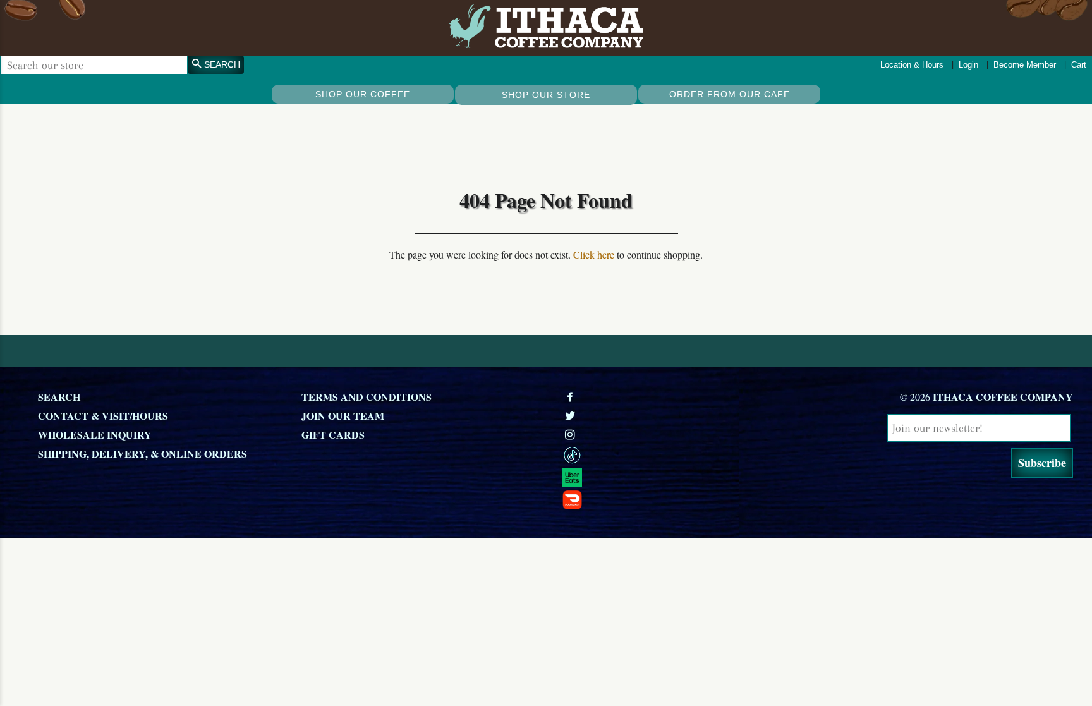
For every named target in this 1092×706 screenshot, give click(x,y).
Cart (1078, 65)
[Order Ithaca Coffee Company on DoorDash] (687, 499)
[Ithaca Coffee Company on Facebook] (571, 396)
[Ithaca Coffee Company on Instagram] (571, 434)
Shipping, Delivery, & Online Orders (142, 453)
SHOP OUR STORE (546, 95)
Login (968, 65)
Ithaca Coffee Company (1003, 396)
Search (59, 396)
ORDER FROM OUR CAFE (729, 94)
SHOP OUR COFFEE (362, 94)
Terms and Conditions (366, 396)
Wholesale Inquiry (95, 434)
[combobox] (94, 65)
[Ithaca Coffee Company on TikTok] (687, 455)
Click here (593, 254)
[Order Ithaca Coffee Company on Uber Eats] (687, 477)
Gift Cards (333, 434)
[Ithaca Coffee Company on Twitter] (571, 415)
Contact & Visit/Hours (103, 415)
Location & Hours (911, 65)
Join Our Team (342, 415)
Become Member (1024, 65)
